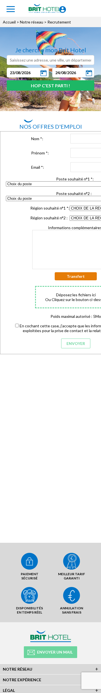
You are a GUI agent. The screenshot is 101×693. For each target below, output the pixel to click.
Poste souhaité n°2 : (74, 193)
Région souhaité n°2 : (49, 217)
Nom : (37, 138)
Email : (37, 167)
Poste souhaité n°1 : (75, 179)
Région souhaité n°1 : (50, 208)
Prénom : (40, 153)
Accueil (9, 22)
